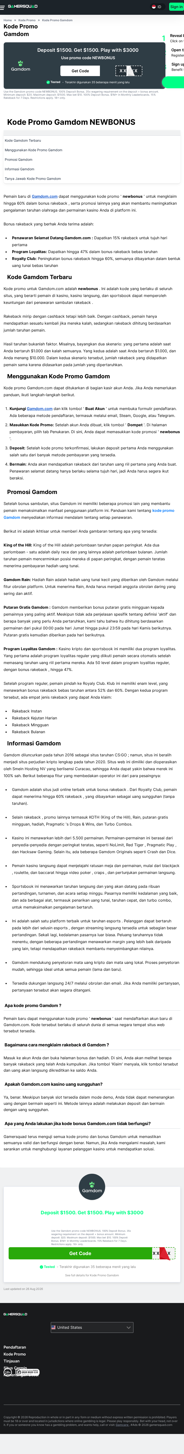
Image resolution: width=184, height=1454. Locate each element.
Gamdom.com (45, 196)
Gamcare (122, 1425)
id (159, 7)
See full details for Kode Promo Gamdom (92, 1275)
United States (69, 1327)
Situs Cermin (15, 1368)
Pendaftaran (15, 1347)
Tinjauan (12, 1361)
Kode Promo (15, 1354)
